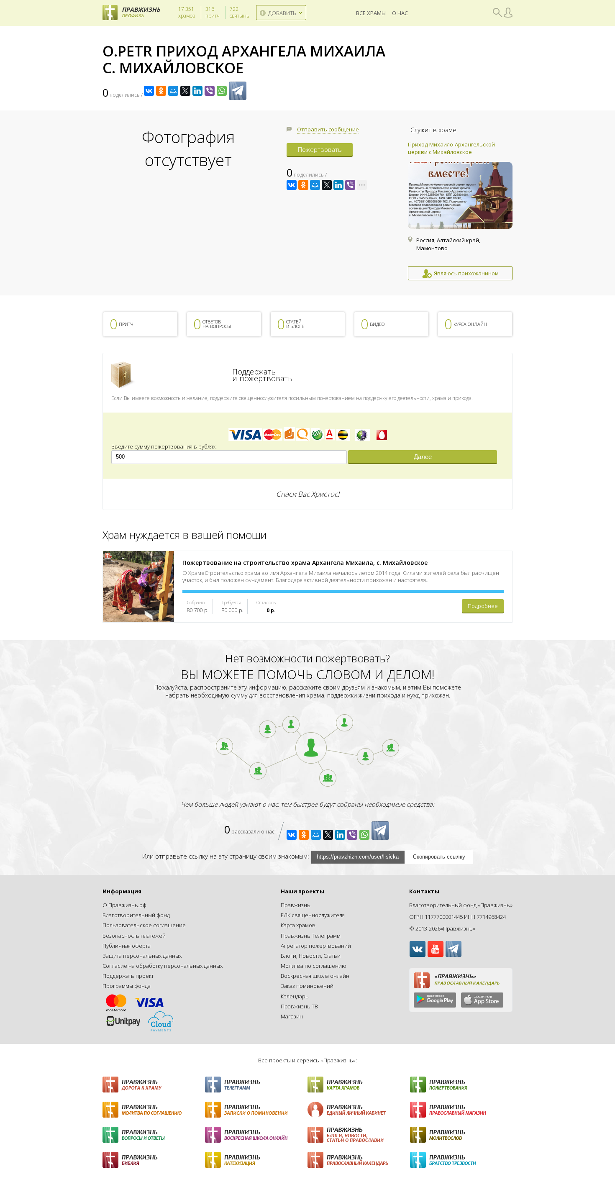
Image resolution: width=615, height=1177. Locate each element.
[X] (185, 91)
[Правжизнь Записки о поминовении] (256, 1110)
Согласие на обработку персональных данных (162, 965)
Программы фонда (126, 986)
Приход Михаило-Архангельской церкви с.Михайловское (451, 148)
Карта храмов (298, 925)
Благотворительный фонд (136, 915)
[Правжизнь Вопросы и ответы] (153, 1135)
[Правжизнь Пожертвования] (461, 1084)
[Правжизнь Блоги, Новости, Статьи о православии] (359, 1135)
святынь (239, 12)
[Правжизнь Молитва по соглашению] (153, 1110)
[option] (460, 210)
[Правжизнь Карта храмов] (359, 1084)
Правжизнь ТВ (299, 1006)
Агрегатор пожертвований (316, 945)
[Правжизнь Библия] (153, 1160)
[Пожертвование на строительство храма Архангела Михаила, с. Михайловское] (138, 586)
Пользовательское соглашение (144, 925)
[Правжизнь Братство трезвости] (461, 1160)
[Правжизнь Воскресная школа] (256, 1135)
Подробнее (483, 606)
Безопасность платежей (134, 935)
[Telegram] (237, 91)
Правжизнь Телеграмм (311, 935)
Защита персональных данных (142, 955)
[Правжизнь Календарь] (359, 1160)
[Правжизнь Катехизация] (256, 1160)
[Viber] (210, 91)
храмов (186, 12)
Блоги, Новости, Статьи (311, 955)
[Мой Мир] (173, 91)
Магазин (292, 1016)
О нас (400, 12)
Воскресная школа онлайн (315, 976)
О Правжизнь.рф (124, 905)
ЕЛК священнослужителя (313, 915)
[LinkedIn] (197, 91)
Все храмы (371, 12)
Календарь (295, 996)
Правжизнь (295, 905)
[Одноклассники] (161, 91)
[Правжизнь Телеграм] (256, 1084)
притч (212, 12)
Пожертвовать (320, 149)
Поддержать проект (128, 976)
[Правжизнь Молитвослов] (461, 1135)
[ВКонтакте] (149, 91)
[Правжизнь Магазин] (461, 1110)
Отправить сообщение (328, 129)
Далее (423, 456)
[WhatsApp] (222, 91)
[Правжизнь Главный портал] (153, 1084)
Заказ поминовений (307, 986)
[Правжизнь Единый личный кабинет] (359, 1110)
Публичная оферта (126, 945)
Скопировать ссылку (439, 857)
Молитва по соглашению (313, 965)
